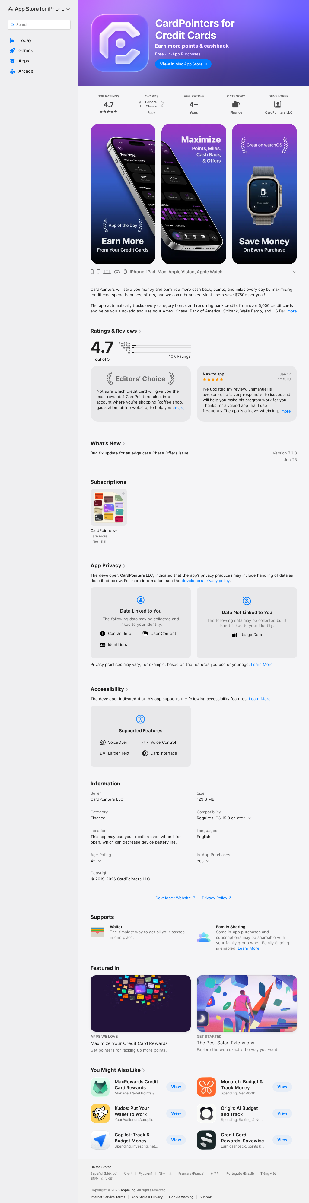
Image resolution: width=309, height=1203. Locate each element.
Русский (145, 1173)
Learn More (262, 664)
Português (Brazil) (240, 1173)
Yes (200, 860)
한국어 (215, 1173)
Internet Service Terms (108, 1197)
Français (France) (191, 1173)
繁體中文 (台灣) (102, 1178)
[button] (39, 40)
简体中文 (165, 1173)
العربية (128, 1173)
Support (206, 1197)
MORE (180, 407)
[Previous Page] (84, 104)
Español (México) (104, 1173)
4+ (93, 860)
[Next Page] (303, 104)
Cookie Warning (181, 1197)
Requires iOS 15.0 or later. (221, 817)
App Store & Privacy (147, 1197)
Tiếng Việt (268, 1173)
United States (101, 1167)
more (292, 311)
